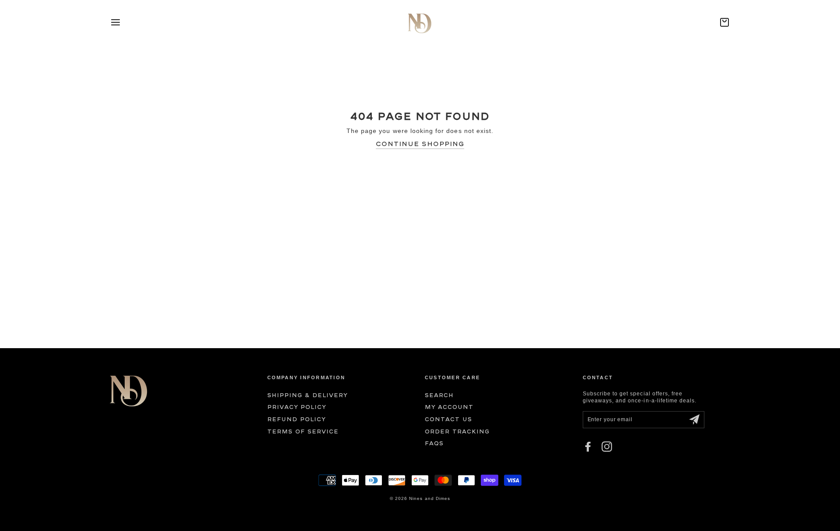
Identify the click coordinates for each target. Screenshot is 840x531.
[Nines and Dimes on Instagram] (607, 446)
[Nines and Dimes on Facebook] (588, 446)
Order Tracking (457, 431)
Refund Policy (296, 419)
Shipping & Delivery (307, 395)
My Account (449, 407)
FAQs (434, 443)
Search (439, 395)
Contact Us (448, 419)
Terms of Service (303, 431)
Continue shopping (420, 144)
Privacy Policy (297, 407)
